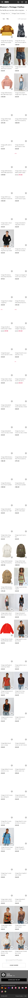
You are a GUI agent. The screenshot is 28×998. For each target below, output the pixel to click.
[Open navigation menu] (2, 2)
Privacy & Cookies (19, 996)
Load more (14, 965)
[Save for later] (12, 37)
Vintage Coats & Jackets (18, 13)
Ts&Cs (25, 996)
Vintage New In (5, 13)
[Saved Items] (22, 2)
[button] (2, 988)
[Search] (18, 2)
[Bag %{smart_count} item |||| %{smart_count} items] (26, 2)
